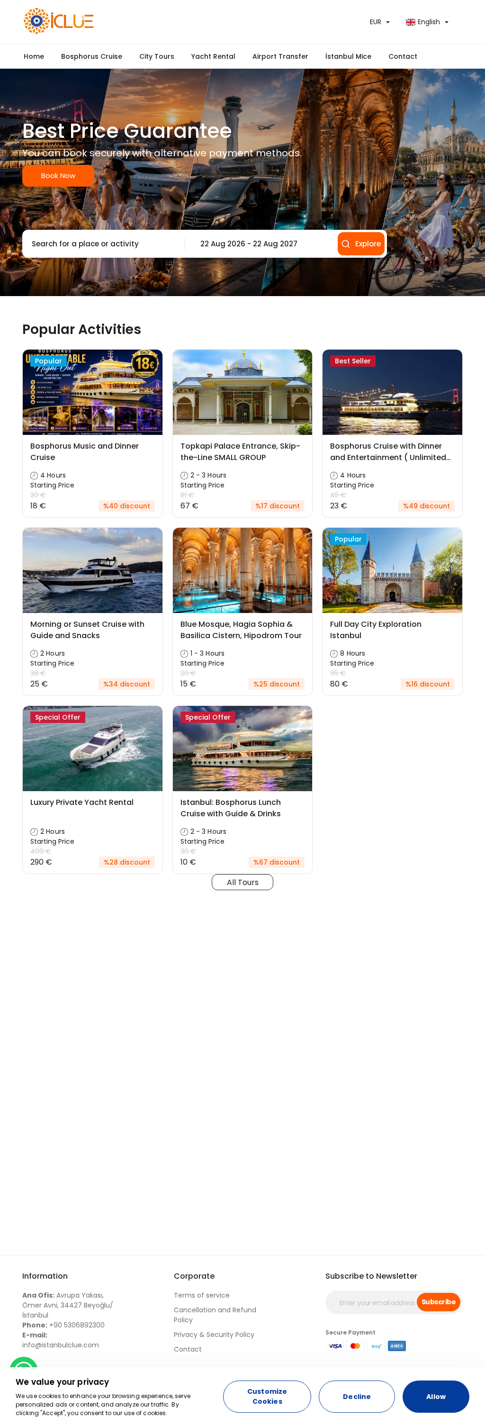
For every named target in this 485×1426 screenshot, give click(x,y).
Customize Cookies (267, 1396)
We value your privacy (62, 1382)
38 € (38, 673)
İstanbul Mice (348, 56)
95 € (338, 673)
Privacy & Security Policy (214, 1334)
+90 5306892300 (63, 1325)
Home (34, 56)
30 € (38, 495)
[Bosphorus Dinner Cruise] (128, 22)
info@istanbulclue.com (60, 1340)
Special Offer (58, 717)
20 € (188, 673)
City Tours (156, 56)
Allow (436, 1396)
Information (45, 1276)
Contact (402, 56)
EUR (375, 22)
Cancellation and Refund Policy (215, 1315)
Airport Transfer (280, 56)
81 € (187, 495)
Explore (368, 244)
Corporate (194, 1276)
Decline (357, 1396)
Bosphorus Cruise (91, 56)
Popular (48, 361)
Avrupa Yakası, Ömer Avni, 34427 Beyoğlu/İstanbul (67, 1305)
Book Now (58, 176)
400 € (40, 851)
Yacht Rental (213, 56)
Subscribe (439, 1302)
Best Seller (353, 361)
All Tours (243, 882)
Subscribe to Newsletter (371, 1276)
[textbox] (101, 244)
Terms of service (202, 1295)
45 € (338, 495)
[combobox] (101, 244)
